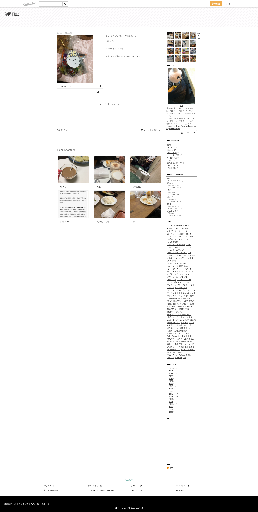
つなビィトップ (50, 485)
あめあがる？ (172, 210)
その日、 (170, 147)
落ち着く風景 (172, 162)
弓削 (181, 105)
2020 (171, 381)
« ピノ (103, 104)
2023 (171, 373)
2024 (171, 370)
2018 (171, 386)
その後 (170, 168)
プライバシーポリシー (97, 490)
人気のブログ (136, 485)
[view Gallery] (182, 133)
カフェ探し (171, 155)
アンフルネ (171, 152)
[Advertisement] (219, 17)
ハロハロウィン (65, 86)
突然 (169, 144)
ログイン (228, 3)
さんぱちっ (171, 197)
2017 (171, 388)
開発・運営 (179, 490)
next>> (199, 39)
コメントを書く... (151, 129)
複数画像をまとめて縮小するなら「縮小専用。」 (27, 503)
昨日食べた (171, 157)
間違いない (171, 183)
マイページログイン (183, 485)
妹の (169, 150)
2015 (171, 394)
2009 (171, 409)
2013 (171, 399)
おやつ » (115, 104)
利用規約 (110, 490)
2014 (171, 396)
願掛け (170, 204)
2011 (171, 404)
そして (170, 165)
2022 (171, 376)
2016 (171, 391)
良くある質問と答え (52, 490)
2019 (171, 383)
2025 (171, 368)
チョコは (170, 160)
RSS (171, 468)
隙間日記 (11, 13)
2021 (171, 378)
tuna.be (128, 480)
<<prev (198, 34)
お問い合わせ (136, 490)
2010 (171, 406)
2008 (171, 411)
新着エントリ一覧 (95, 485)
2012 (171, 401)
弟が (169, 190)
